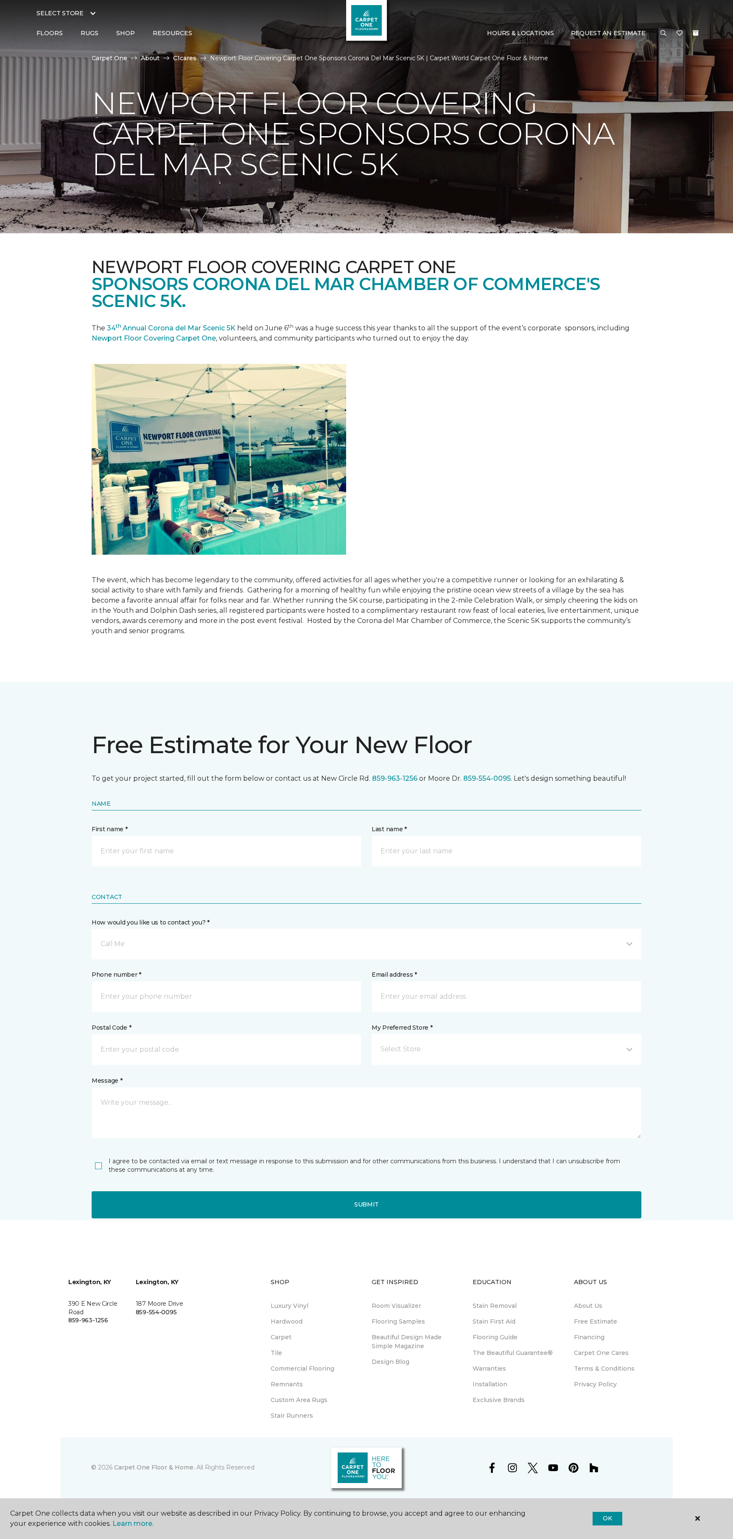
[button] (663, 33)
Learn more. (133, 1523)
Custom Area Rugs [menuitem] (299, 1400)
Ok (607, 1518)
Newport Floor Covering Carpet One (154, 338)
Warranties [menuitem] (489, 1368)
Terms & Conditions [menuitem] (604, 1368)
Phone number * (116, 975)
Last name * (389, 829)
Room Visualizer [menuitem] (396, 1306)
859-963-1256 (394, 778)
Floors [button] (49, 33)
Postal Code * (111, 1028)
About (150, 58)
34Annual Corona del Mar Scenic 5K (171, 328)
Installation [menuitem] (490, 1384)
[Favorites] (679, 33)
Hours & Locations (520, 33)
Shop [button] (125, 33)
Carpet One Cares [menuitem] (601, 1353)
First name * (110, 829)
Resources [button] (172, 33)
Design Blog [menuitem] (390, 1362)
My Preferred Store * (402, 1028)
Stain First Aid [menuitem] (494, 1321)
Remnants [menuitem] (287, 1384)
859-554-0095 (487, 778)
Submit (366, 1204)
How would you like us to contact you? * (151, 922)
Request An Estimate (608, 33)
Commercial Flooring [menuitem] (302, 1368)
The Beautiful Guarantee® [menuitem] (513, 1353)
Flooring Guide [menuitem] (495, 1337)
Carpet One (109, 58)
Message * (107, 1081)
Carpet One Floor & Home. (154, 1467)
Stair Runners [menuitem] (292, 1415)
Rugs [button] (89, 33)
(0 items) (696, 33)
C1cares (184, 58)
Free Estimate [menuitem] (595, 1321)
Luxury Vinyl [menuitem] (289, 1306)
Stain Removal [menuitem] (495, 1306)
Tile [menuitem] (276, 1353)
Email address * (394, 975)
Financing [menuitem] (589, 1337)
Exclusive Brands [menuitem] (499, 1400)
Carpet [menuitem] (281, 1337)
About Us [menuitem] (588, 1306)
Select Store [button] (60, 13)
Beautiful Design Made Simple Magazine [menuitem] (407, 1341)
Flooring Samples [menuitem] (398, 1321)
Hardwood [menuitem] (286, 1321)
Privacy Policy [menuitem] (595, 1384)
